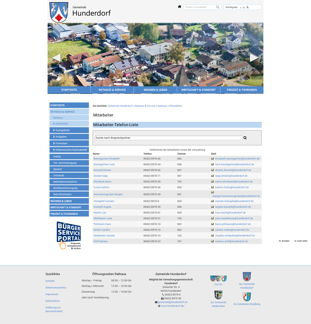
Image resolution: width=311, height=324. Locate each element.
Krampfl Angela (102, 206)
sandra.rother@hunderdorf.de (232, 229)
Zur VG (218, 284)
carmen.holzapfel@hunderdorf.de (234, 201)
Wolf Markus (101, 241)
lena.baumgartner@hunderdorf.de (234, 164)
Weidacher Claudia (104, 235)
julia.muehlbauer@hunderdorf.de (234, 218)
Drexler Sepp (101, 175)
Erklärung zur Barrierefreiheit (54, 309)
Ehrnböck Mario (102, 181)
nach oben (302, 241)
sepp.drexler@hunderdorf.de (231, 175)
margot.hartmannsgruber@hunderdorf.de (236, 196)
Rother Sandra (102, 229)
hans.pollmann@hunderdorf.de (233, 224)
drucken (285, 241)
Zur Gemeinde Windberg (246, 304)
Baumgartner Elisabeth (107, 158)
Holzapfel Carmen (104, 201)
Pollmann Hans (102, 224)
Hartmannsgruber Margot (108, 194)
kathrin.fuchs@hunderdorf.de (232, 187)
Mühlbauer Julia (103, 218)
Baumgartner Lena (104, 164)
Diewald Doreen (102, 170)
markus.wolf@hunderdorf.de (231, 241)
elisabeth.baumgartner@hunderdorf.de (237, 158)
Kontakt (50, 281)
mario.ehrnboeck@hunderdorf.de (234, 181)
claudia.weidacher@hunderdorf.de (234, 235)
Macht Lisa (100, 212)
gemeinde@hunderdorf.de (172, 302)
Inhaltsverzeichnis (56, 287)
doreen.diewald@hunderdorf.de (233, 170)
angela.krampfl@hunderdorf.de (233, 206)
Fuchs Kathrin (101, 187)
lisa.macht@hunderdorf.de (230, 212)
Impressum (52, 294)
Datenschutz (53, 300)
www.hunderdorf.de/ (172, 305)
